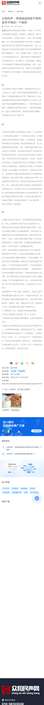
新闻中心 (11, 11)
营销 (3, 30)
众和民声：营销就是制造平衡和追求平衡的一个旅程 (11, 410)
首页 (3, 11)
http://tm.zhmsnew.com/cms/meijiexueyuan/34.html (22, 384)
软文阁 (13, 371)
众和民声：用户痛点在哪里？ (20, 389)
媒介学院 (20, 11)
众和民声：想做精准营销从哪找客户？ (20, 454)
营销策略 (21, 371)
